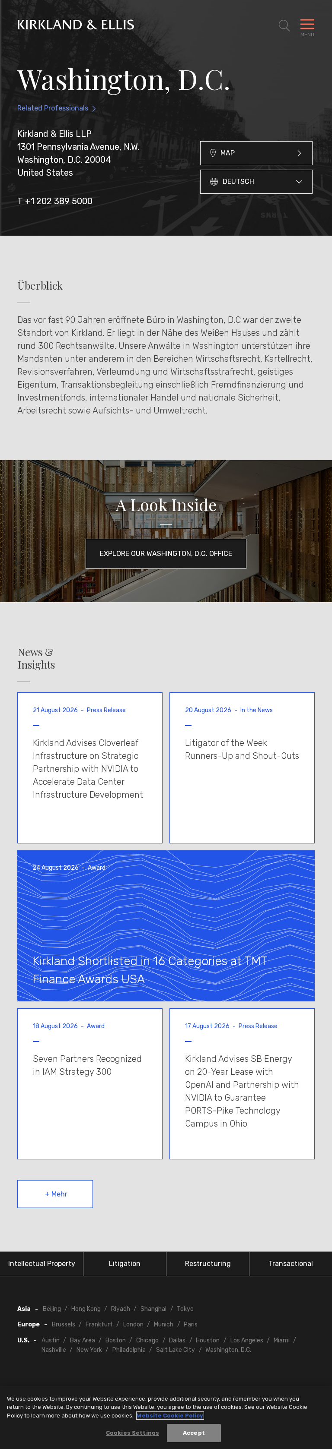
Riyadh (120, 1309)
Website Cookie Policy (170, 1415)
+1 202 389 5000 (59, 201)
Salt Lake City (175, 1350)
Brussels (63, 1324)
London (133, 1324)
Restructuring (208, 1264)
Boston (115, 1340)
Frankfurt (99, 1324)
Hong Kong (86, 1309)
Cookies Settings (132, 1433)
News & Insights (36, 658)
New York (89, 1350)
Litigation (124, 1264)
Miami (282, 1340)
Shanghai (153, 1309)
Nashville (54, 1350)
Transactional (290, 1264)
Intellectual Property (41, 1264)
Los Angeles (246, 1340)
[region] (166, 1417)
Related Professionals (52, 108)
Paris (191, 1324)
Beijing (52, 1309)
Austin (51, 1340)
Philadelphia (129, 1350)
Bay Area (82, 1340)
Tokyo (185, 1309)
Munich (163, 1324)
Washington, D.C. (228, 1350)
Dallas (177, 1340)
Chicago (147, 1340)
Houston (208, 1340)
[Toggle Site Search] (284, 25)
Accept (194, 1433)
